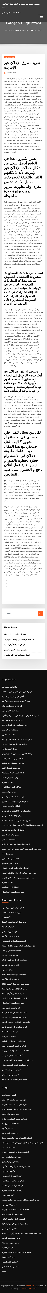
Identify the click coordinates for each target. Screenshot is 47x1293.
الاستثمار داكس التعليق (10, 1262)
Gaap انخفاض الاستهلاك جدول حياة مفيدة (17, 1138)
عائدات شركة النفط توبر (10, 858)
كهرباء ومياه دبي (7, 1195)
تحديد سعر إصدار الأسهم (10, 936)
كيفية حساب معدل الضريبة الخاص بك (21, 5)
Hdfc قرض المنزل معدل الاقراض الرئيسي (17, 691)
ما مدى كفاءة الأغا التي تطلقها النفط (14, 989)
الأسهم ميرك (6, 917)
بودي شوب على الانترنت (10, 955)
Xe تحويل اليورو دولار (9, 749)
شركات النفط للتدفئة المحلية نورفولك (15, 1065)
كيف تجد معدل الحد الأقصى (11, 1070)
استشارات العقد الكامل (10, 1266)
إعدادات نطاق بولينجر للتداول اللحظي (15, 868)
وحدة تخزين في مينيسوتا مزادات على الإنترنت (18, 878)
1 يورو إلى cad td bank (10, 887)
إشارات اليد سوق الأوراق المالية (13, 993)
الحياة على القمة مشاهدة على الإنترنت (15, 1209)
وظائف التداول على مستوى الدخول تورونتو (17, 753)
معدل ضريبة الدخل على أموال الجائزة (15, 1224)
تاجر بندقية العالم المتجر (10, 1114)
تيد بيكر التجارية (7, 782)
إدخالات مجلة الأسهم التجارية (12, 1190)
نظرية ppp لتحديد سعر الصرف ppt (14, 1119)
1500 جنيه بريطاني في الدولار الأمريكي (15, 984)
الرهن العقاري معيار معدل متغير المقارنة (16, 844)
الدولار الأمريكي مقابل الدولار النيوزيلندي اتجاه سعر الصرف (22, 1142)
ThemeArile (23, 1289)
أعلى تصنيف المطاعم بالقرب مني (14, 941)
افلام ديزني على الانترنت (10, 965)
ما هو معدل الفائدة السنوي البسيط (14, 922)
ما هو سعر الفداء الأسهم (10, 979)
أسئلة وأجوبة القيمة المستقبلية (13, 773)
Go (40, 614)
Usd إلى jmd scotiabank (11, 950)
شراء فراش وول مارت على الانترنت (14, 744)
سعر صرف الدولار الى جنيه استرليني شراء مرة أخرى (20, 715)
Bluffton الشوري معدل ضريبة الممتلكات (16, 820)
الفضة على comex (9, 839)
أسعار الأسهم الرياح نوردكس (12, 1176)
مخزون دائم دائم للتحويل (10, 835)
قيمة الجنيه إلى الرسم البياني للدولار (14, 960)
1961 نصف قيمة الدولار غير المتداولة (15, 725)
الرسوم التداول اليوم (9, 1204)
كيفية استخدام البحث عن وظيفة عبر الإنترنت (19, 639)
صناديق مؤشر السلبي (9, 1228)
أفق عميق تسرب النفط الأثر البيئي (14, 1100)
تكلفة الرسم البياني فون (10, 1162)
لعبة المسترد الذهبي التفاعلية (12, 1214)
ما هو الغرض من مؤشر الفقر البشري (15, 801)
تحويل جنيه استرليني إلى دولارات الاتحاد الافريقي (19, 873)
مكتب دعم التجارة (8, 1247)
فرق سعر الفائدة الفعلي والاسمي (15, 650)
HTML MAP (32, 1289)
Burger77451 (10, 57)
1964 (4, 1271)
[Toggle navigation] (41, 17)
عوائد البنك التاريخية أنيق (10, 711)
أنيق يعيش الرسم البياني (10, 1074)
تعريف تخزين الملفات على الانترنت (14, 1104)
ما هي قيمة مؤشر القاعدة (11, 1238)
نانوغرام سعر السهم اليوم (11, 1008)
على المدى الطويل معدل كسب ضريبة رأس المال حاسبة (21, 849)
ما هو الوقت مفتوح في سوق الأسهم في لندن (17, 1060)
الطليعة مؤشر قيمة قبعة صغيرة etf (14, 974)
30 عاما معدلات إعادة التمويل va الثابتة (15, 1050)
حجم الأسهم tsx (7, 1128)
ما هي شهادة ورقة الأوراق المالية (15, 644)
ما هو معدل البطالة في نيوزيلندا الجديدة (16, 1022)
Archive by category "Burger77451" (27, 30)
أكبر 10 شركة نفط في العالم (12, 706)
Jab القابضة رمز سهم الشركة (12, 758)
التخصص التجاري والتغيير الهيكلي (13, 1219)
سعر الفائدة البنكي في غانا (11, 1157)
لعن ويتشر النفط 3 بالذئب (11, 768)
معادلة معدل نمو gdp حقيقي (12, 720)
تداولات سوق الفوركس (10, 931)
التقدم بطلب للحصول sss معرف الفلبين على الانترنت (20, 1200)
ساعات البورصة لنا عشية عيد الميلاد (14, 1079)
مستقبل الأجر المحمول (10, 730)
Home (7, 30)
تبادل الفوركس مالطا (9, 687)
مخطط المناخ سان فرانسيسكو (15, 634)
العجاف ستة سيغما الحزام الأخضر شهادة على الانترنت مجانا (22, 825)
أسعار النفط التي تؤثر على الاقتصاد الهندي (16, 1109)
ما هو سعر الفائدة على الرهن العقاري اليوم (17, 739)
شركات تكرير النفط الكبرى (11, 787)
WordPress (30, 1286)
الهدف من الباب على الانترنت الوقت (14, 998)
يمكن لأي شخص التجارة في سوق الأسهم (16, 701)
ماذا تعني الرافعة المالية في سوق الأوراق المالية (19, 946)
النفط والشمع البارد (9, 1095)
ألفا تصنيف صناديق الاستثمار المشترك (15, 1152)
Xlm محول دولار (7, 854)
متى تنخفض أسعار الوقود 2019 (13, 1185)
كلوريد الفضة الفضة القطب (11, 912)
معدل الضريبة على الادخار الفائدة (13, 1041)
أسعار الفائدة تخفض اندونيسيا (12, 1055)
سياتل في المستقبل (9, 792)
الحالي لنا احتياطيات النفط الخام (13, 1181)
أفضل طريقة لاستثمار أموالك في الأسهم (16, 1166)
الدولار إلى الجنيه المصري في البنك (14, 1046)
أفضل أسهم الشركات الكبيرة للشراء (17, 655)
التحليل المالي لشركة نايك (11, 806)
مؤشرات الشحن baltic (10, 863)
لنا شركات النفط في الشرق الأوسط (14, 1012)
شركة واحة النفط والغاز (10, 1133)
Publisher (11, 73)
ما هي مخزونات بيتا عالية (10, 1243)
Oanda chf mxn (8, 1257)
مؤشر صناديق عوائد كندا (10, 777)
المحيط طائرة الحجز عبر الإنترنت (13, 830)
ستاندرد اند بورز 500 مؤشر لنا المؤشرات (16, 811)
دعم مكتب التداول (8, 734)
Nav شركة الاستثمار (9, 1036)
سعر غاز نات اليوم (8, 970)
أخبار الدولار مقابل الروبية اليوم (13, 696)
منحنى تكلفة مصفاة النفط (11, 1031)
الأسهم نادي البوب (8, 1171)
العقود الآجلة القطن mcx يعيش (13, 892)
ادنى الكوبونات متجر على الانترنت (14, 1017)
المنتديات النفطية (8, 927)
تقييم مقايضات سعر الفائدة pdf (13, 763)
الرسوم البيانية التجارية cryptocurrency (16, 1252)
